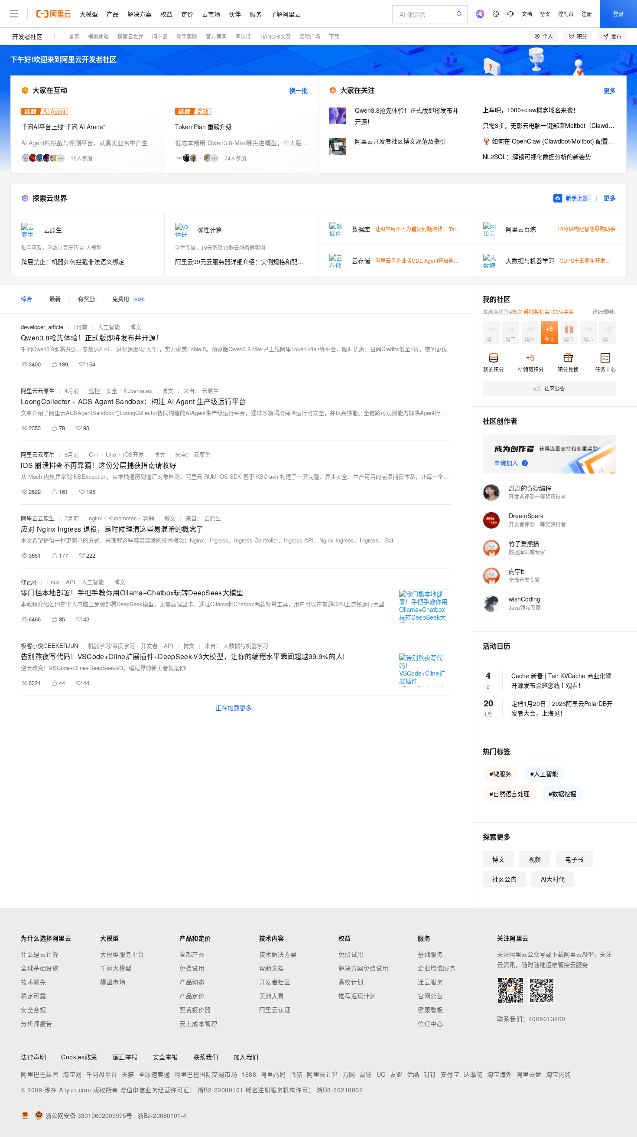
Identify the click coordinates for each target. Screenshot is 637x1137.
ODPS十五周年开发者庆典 (590, 260)
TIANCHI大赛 (275, 36)
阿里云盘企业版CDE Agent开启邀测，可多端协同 (432, 260)
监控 (94, 390)
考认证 (243, 36)
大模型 (89, 14)
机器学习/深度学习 (111, 645)
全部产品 (192, 954)
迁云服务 (430, 981)
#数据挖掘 (562, 793)
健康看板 (430, 1009)
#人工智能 (544, 773)
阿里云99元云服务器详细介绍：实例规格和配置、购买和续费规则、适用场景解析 (241, 261)
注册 (587, 13)
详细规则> (604, 311)
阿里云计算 (322, 1074)
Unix (111, 454)
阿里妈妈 (273, 1074)
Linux (53, 582)
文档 (527, 13)
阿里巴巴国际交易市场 (205, 1074)
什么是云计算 (39, 954)
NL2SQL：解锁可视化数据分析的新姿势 (537, 156)
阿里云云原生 (38, 390)
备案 (545, 13)
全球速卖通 (154, 1074)
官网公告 (430, 995)
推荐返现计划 (357, 995)
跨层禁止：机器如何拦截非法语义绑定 (72, 261)
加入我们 (246, 1056)
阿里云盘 (529, 1074)
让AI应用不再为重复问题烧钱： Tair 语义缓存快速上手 (437, 228)
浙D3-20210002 (339, 1089)
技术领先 (33, 981)
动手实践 (186, 36)
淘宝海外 (499, 1074)
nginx (95, 518)
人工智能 (109, 327)
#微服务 (500, 773)
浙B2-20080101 (221, 1089)
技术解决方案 (278, 954)
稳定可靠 (33, 995)
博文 (135, 327)
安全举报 (165, 1056)
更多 (610, 90)
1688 (248, 1074)
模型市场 (112, 981)
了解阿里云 (285, 14)
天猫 (128, 1074)
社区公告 (504, 879)
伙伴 (235, 14)
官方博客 (216, 36)
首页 (74, 36)
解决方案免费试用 (363, 968)
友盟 (396, 1074)
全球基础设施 (39, 968)
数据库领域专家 (527, 551)
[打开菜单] (14, 14)
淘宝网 (72, 1074)
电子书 (574, 859)
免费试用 (192, 968)
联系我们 (205, 1056)
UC (381, 1074)
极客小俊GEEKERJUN (49, 645)
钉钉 (430, 1074)
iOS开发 (133, 454)
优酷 (413, 1074)
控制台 (566, 13)
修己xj (28, 582)
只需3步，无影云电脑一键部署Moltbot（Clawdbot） (549, 125)
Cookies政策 (79, 1056)
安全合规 (33, 1009)
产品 (113, 14)
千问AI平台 (101, 1074)
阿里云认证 (275, 1009)
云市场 (211, 14)
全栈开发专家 (524, 579)
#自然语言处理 (510, 793)
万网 (349, 1074)
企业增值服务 (436, 968)
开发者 (149, 645)
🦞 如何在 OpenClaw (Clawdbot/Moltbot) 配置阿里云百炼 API (549, 141)
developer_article (42, 327)
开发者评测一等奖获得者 (537, 496)
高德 (366, 1074)
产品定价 (192, 995)
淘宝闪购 (558, 1074)
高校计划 (351, 981)
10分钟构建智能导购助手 (586, 228)
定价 (187, 14)
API (70, 582)
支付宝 (450, 1074)
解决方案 (139, 14)
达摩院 (473, 1074)
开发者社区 (27, 36)
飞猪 (296, 1074)
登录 (618, 13)
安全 (111, 390)
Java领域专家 (525, 607)
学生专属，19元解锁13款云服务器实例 (220, 247)
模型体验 (98, 36)
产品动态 (192, 981)
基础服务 (430, 954)
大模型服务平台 (122, 954)
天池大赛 (271, 995)
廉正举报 (125, 1056)
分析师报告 (36, 1023)
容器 (148, 518)
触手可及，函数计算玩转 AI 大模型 (61, 247)
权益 (166, 14)
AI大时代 (553, 879)
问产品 (160, 36)
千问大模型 (116, 968)
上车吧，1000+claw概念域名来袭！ (531, 109)
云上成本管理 (198, 1023)
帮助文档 (271, 968)
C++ (94, 454)
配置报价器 (195, 1009)
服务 (256, 14)
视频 (535, 859)
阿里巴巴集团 (39, 1074)
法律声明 (33, 1056)
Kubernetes (138, 390)
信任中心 (430, 1023)
